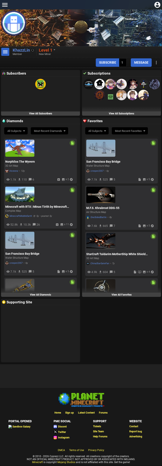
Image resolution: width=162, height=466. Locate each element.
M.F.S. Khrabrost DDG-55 (102, 208)
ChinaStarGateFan (99, 263)
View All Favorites (122, 294)
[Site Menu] (4, 4)
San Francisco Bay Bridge (22, 253)
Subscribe (107, 62)
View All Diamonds (40, 294)
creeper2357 (16, 263)
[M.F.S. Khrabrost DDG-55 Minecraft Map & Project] (100, 195)
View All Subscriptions (121, 113)
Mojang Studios (66, 462)
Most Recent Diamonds (48, 131)
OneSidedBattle (98, 217)
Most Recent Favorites (128, 131)
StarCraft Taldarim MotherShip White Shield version (116, 254)
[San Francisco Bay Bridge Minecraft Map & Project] (19, 240)
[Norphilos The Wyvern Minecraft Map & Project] (19, 148)
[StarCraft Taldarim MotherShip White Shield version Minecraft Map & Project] (100, 241)
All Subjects (14, 131)
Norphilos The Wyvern (20, 161)
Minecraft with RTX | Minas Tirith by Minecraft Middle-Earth (36, 206)
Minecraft (37, 462)
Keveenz (13, 171)
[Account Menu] (157, 4)
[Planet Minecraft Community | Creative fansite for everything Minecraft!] (81, 399)
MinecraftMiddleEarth (20, 216)
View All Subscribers (40, 113)
